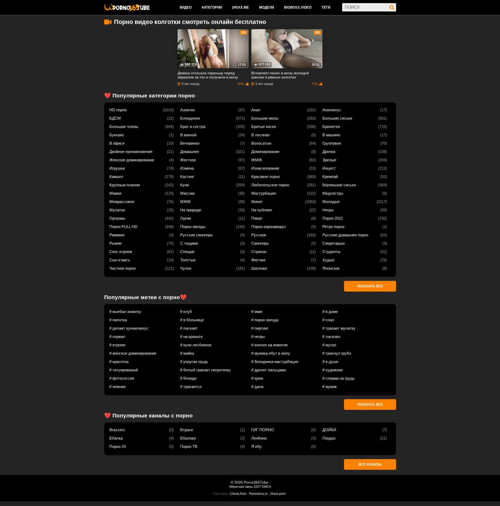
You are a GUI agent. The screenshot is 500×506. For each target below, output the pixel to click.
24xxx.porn (278, 494)
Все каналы (370, 464)
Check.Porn (238, 494)
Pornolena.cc (258, 494)
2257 (257, 487)
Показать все (370, 286)
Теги (326, 7)
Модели (266, 7)
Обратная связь (241, 487)
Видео (186, 7)
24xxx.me (240, 7)
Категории (212, 7)
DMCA (266, 487)
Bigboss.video (297, 7)
